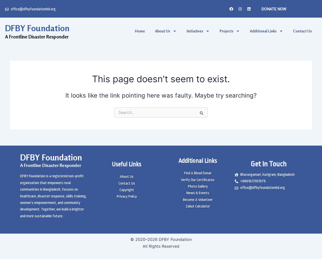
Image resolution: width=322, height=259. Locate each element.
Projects (226, 31)
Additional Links (263, 31)
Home (140, 31)
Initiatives (195, 31)
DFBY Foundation (37, 28)
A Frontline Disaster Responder (50, 165)
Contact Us (302, 31)
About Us (162, 31)
